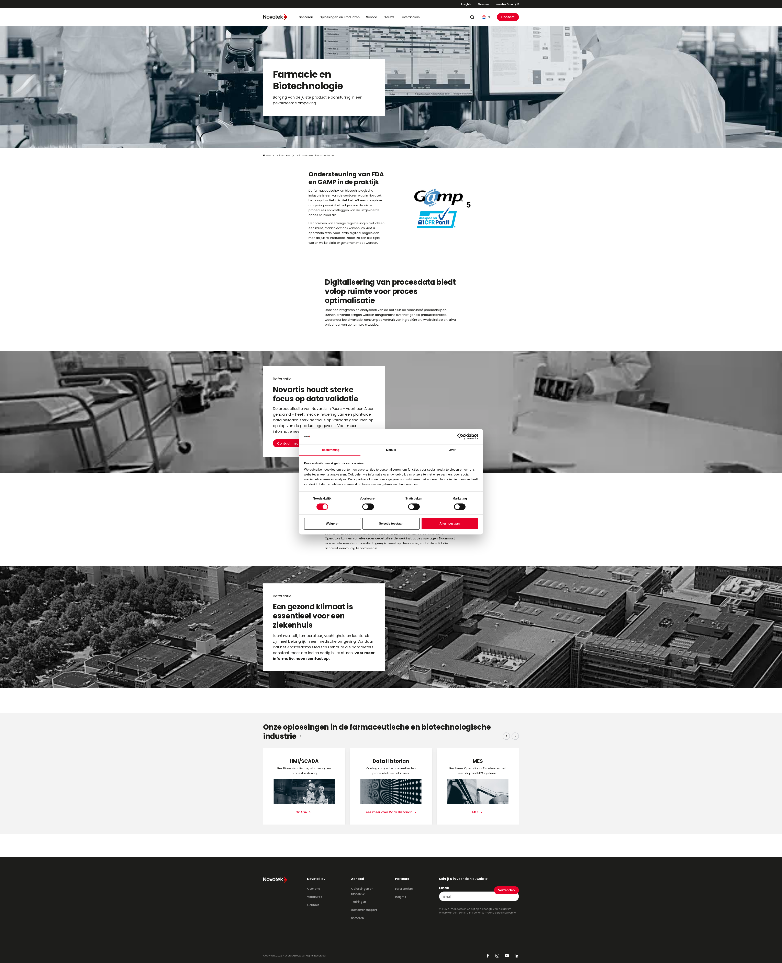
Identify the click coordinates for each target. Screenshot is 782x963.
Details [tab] (391, 450)
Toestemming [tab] (329, 450)
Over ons (483, 4)
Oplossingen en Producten (340, 17)
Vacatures (314, 897)
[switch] (368, 506)
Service (371, 17)
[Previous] (506, 736)
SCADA (302, 812)
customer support (364, 910)
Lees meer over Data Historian (389, 812)
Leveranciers (410, 17)
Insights (466, 4)
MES (475, 812)
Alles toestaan (449, 523)
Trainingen (358, 902)
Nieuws (389, 17)
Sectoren (306, 17)
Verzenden (506, 890)
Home (266, 155)
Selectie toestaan (391, 523)
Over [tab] (452, 450)
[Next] (515, 736)
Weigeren (332, 523)
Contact (508, 17)
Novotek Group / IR (507, 4)
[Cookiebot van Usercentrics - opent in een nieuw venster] (460, 436)
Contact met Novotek (294, 443)
